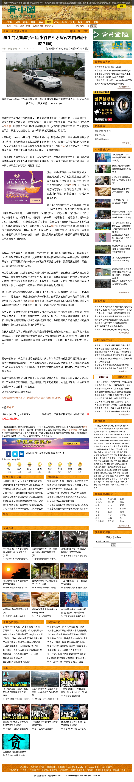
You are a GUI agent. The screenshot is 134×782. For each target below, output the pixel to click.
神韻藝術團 (34, 770)
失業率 (42, 729)
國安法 (126, 429)
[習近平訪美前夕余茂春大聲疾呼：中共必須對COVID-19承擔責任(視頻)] (45, 673)
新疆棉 (96, 435)
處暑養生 (9, 616)
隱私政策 (71, 767)
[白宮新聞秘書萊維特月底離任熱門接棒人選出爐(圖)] (74, 593)
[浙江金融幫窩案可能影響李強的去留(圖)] (16, 564)
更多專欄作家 (124, 526)
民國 (95, 479)
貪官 (7, 755)
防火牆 (96, 464)
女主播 (97, 473)
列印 (71, 49)
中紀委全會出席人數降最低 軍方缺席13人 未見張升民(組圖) (15, 552)
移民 (110, 473)
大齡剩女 (67, 696)
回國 (99, 476)
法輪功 (117, 464)
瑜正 (98, 518)
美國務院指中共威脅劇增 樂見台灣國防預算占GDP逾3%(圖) (122, 249)
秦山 (98, 515)
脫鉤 (73, 588)
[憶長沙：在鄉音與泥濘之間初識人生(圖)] (103, 281)
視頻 (5, 668)
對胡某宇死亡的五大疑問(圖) (60, 501)
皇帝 (108, 482)
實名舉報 (83, 556)
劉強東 (124, 458)
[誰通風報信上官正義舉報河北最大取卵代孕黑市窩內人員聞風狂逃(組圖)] (103, 269)
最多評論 (103, 377)
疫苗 (95, 438)
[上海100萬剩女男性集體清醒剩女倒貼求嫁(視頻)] (74, 673)
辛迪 (122, 521)
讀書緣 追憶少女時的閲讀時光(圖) (109, 83)
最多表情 (122, 377)
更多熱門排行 (124, 371)
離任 (83, 616)
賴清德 (119, 426)
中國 (16, 755)
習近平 (70, 556)
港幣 (115, 455)
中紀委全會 (10, 559)
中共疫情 (56, 699)
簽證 (95, 476)
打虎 (117, 446)
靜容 (110, 515)
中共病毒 (48, 699)
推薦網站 (12, 770)
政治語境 (24, 729)
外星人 (117, 485)
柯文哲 (100, 438)
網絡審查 (123, 464)
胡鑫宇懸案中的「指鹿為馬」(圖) (62, 489)
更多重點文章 (124, 292)
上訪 (112, 464)
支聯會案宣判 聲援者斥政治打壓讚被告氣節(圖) (122, 180)
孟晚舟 (102, 440)
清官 (12, 755)
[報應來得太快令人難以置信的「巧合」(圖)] (45, 564)
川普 (115, 426)
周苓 (98, 508)
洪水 (105, 435)
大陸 (17, 22)
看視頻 (98, 770)
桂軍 (99, 479)
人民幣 (96, 455)
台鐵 (121, 429)
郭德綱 (8, 729)
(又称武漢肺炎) (107, 426)
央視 (102, 473)
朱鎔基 (22, 755)
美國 (33, 22)
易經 (118, 482)
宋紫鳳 (99, 499)
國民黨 (116, 429)
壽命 (122, 485)
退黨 (128, 435)
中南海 (117, 443)
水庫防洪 (27, 699)
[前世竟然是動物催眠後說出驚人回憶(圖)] (103, 257)
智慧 (95, 485)
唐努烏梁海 (116, 467)
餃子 (36, 616)
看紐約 (73, 770)
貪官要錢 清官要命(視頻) (14, 752)
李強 (7, 588)
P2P (115, 461)
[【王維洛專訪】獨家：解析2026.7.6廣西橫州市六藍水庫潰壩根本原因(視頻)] (16, 673)
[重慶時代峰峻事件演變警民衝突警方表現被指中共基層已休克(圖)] (103, 211)
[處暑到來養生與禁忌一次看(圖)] (16, 593)
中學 (71, 185)
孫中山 (108, 479)
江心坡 (104, 470)
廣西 (7, 699)
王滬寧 (100, 443)
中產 (99, 458)
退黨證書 (64, 770)
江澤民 (106, 443)
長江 (101, 435)
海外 (117, 476)
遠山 (110, 505)
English (81, 767)
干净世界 (22, 770)
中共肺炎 (97, 426)
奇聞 (88, 22)
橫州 (12, 699)
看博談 (15, 31)
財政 (129, 455)
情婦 (105, 446)
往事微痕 (104, 449)
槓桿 (117, 452)
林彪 (95, 482)
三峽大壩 (122, 432)
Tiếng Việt (101, 767)
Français (90, 767)
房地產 (120, 455)
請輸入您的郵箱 (113, 537)
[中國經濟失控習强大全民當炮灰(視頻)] (45, 706)
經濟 (85, 588)
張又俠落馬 (100, 135)
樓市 (125, 455)
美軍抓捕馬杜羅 (102, 139)
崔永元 (112, 443)
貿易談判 (127, 440)
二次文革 (16, 729)
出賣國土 (114, 432)
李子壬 (123, 518)
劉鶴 (95, 443)
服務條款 (61, 767)
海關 (122, 473)
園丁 (98, 511)
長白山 (124, 467)
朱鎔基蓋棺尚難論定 (12, 658)
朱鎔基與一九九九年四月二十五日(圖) (20, 654)
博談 (48, 22)
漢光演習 (109, 429)
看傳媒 (81, 770)
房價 (95, 461)
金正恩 (126, 438)
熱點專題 (100, 126)
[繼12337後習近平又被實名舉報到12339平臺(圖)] (74, 533)
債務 (113, 452)
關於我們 (51, 767)
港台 (41, 22)
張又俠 (108, 432)
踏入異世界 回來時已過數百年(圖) (109, 77)
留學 (118, 473)
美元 (121, 452)
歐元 (107, 455)
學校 (53, 226)
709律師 (107, 464)
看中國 (10, 407)
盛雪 (110, 511)
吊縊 (32, 300)
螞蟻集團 (13, 588)
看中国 (23, 11)
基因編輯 (125, 461)
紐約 (56, 22)
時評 (9, 26)
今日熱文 (8, 527)
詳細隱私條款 (26, 6)
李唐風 (123, 508)
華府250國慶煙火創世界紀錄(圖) (109, 326)
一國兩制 (97, 449)
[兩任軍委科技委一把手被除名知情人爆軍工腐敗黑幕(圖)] (45, 533)
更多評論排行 (124, 414)
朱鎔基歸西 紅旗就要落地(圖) (16, 662)
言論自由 (125, 470)
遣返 (127, 473)
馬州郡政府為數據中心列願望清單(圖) (111, 323)
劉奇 (99, 482)
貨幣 (125, 452)
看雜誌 (54, 770)
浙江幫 (24, 588)
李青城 (123, 515)
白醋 (43, 616)
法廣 (118, 449)
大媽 (129, 458)
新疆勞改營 (117, 470)
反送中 (96, 446)
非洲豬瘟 (105, 461)
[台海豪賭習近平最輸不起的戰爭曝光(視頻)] (74, 706)
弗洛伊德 (107, 438)
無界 (123, 770)
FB (129, 449)
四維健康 (100, 521)
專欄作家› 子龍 (79, 31)
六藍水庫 (18, 699)
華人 (106, 473)
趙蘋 (122, 511)
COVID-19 (39, 699)
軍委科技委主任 (50, 559)
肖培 (23, 559)
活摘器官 (97, 467)
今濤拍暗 (112, 499)
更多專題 (126, 143)
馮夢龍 (53, 588)
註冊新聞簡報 (103, 532)
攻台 (75, 729)
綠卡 (108, 476)
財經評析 (49, 26)
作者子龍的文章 (12, 476)
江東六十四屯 (106, 467)
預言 (108, 485)
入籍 (103, 476)
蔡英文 (114, 458)
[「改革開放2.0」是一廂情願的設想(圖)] (74, 564)
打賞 (61, 49)
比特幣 (102, 455)
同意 (122, 6)
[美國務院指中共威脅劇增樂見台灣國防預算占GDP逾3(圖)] (103, 246)
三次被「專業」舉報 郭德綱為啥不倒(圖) (21, 642)
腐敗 (109, 446)
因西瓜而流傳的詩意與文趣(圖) (108, 67)
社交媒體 (123, 449)
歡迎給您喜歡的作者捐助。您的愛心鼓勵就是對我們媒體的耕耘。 (32, 397)
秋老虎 (20, 616)
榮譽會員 (16, 430)
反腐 (113, 446)
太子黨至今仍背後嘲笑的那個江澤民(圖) (112, 365)
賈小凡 (99, 502)
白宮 (65, 616)
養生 (25, 616)
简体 (55, 49)
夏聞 (122, 505)
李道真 (111, 502)
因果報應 (38, 588)
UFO (113, 438)
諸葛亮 (112, 482)
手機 (103, 485)
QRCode (30, 453)
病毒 (95, 429)
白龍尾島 (97, 470)
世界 (64, 22)
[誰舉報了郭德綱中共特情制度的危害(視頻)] (16, 706)
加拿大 (100, 452)
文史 (72, 22)
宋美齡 (120, 479)
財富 (95, 458)
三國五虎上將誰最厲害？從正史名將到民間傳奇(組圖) (122, 238)
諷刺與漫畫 (38, 26)
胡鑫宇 (7, 126)
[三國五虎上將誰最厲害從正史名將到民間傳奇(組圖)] (103, 235)
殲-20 (70, 729)
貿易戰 (96, 432)
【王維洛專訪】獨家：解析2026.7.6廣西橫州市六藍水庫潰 (15, 692)
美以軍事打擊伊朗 (103, 131)
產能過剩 (49, 729)
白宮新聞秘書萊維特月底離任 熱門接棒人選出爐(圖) (122, 157)
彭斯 (117, 440)
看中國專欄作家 (104, 494)
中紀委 (18, 559)
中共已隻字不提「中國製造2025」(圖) (20, 646)
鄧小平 (126, 479)
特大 (76, 49)
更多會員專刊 (124, 87)
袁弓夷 (110, 435)
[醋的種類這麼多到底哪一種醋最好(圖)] (45, 593)
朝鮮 (95, 452)
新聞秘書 (71, 616)
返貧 (36, 729)
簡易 (122, 499)
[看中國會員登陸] (112, 34)
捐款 (42, 767)
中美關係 (67, 588)
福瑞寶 (90, 770)
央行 (109, 452)
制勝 (66, 729)
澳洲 (127, 476)
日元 (111, 455)
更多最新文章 (124, 333)
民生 (112, 476)
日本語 (111, 767)
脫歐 (105, 452)
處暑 (15, 616)
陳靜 (110, 508)
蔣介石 (115, 479)
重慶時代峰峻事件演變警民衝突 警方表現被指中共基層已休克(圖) (122, 214)
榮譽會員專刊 (103, 61)
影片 (96, 22)
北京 (119, 458)
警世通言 (46, 588)
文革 (126, 485)
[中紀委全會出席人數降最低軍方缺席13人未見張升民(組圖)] (16, 533)
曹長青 (111, 521)
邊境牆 (112, 440)
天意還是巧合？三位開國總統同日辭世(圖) (113, 70)
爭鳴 (15, 26)
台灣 (109, 458)
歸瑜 (122, 502)
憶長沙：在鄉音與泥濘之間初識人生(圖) (112, 320)
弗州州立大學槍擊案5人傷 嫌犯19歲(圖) (112, 329)
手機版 (49, 49)
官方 (63, 146)
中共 (65, 556)
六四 (124, 435)
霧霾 (119, 461)
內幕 (122, 443)
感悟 (99, 485)
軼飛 (98, 505)
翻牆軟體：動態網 (111, 770)
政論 (22, 26)
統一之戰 (82, 729)
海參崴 (104, 458)
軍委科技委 (39, 559)
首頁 (9, 22)
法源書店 (45, 770)
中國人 (76, 556)
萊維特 (78, 616)
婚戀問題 (76, 696)
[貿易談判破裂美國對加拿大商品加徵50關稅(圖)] (103, 166)
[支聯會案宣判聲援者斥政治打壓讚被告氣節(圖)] (103, 177)
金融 (19, 588)
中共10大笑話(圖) (102, 362)
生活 (80, 22)
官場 (25, 22)
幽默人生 (124, 482)
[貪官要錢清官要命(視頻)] (16, 735)
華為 (121, 438)
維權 (101, 464)
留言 (66, 49)
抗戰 (103, 479)
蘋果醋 (48, 616)
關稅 (107, 440)
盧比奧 (125, 426)
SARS (109, 470)
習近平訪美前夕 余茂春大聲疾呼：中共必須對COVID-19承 (45, 692)
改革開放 (79, 588)
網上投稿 (24, 767)
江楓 (110, 518)
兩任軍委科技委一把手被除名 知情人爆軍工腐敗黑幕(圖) (44, 552)
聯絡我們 (34, 767)
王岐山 (96, 440)
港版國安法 (118, 435)
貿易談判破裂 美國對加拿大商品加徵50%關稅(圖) (121, 169)
